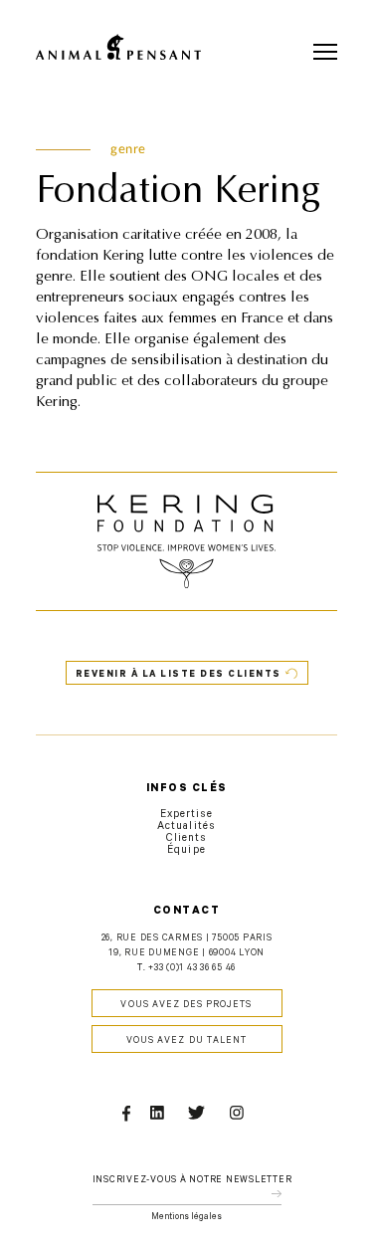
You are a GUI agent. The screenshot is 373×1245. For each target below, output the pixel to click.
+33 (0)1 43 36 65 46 (192, 968)
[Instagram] (240, 1116)
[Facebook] (127, 1116)
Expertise (186, 815)
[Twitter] (201, 1116)
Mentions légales (186, 1217)
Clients (186, 839)
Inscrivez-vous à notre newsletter (192, 1180)
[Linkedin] (160, 1116)
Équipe (186, 851)
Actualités (186, 827)
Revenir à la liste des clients (178, 675)
